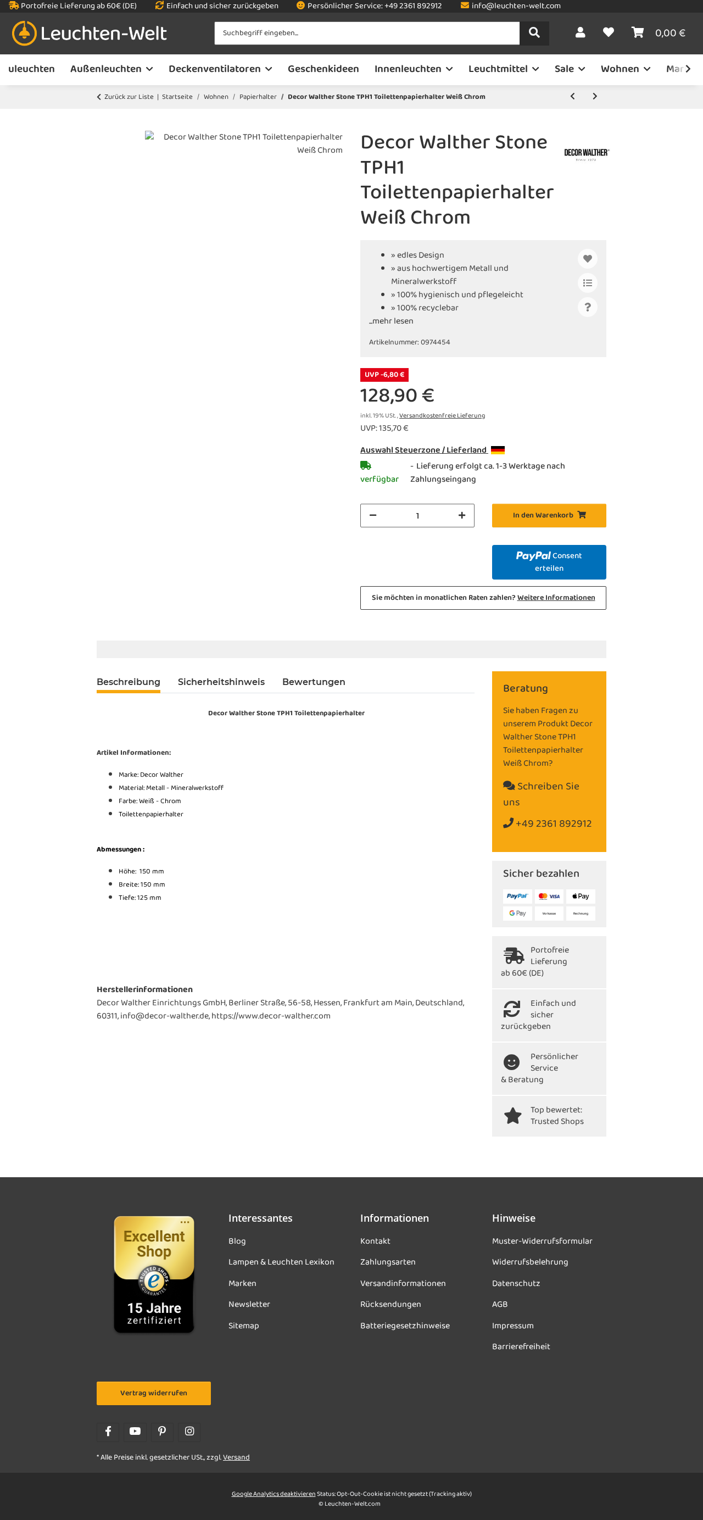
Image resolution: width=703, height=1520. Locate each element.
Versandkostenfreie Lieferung (442, 415)
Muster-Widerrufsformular (542, 1241)
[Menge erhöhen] (462, 515)
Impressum (513, 1326)
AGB (500, 1305)
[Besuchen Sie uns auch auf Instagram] (189, 1432)
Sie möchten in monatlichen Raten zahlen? (483, 598)
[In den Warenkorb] (105, 125)
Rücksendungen (390, 1305)
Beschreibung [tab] (128, 682)
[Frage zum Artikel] (588, 307)
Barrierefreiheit (521, 1347)
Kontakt (375, 1241)
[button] (580, 33)
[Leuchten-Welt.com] (89, 34)
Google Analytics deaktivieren (274, 1494)
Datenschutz (516, 1284)
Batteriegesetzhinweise (405, 1326)
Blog (237, 1241)
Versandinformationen (403, 1284)
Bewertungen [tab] (313, 682)
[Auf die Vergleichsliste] (588, 283)
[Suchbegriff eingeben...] (534, 33)
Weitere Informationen (556, 598)
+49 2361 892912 (553, 824)
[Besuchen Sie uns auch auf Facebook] (108, 1432)
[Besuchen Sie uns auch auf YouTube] (135, 1432)
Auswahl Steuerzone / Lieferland (424, 450)
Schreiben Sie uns (541, 795)
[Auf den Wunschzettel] (588, 259)
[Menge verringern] (373, 515)
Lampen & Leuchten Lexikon (281, 1262)
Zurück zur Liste (129, 97)
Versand (236, 1457)
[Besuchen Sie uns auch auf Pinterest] (162, 1432)
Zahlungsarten (388, 1262)
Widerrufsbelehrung (530, 1262)
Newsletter (249, 1305)
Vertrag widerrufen (153, 1393)
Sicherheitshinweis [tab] (221, 682)
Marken (242, 1284)
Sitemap (243, 1326)
